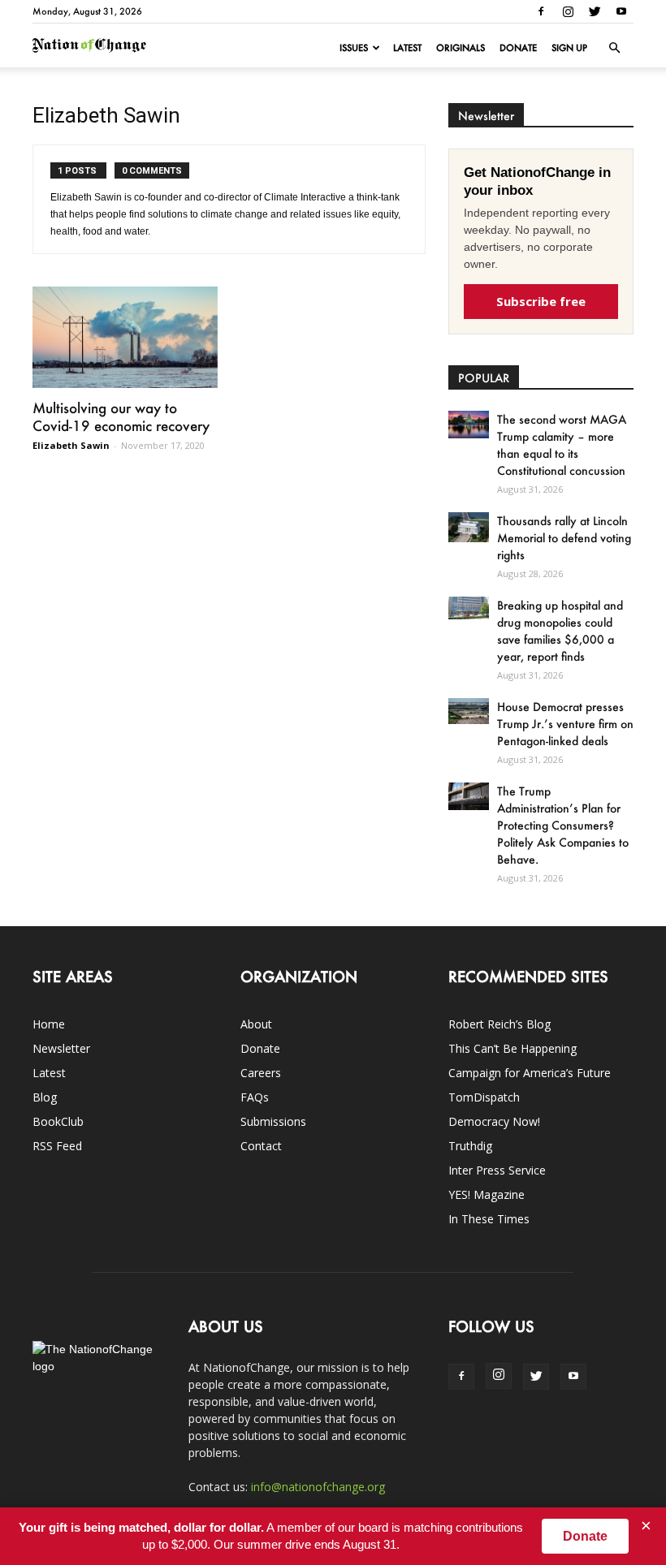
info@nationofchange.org (318, 1486)
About (256, 1024)
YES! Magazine (486, 1194)
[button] (614, 47)
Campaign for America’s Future (529, 1072)
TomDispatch (484, 1097)
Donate (518, 48)
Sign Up (569, 48)
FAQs (254, 1097)
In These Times (489, 1219)
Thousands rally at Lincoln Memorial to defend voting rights (564, 538)
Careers (260, 1072)
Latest (407, 48)
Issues (353, 48)
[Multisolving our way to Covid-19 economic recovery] (125, 337)
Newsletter (61, 1048)
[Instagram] (568, 11)
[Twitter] (594, 11)
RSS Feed (57, 1145)
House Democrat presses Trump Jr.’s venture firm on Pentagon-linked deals (565, 723)
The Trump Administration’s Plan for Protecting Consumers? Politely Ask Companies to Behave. (563, 825)
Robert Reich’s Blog (499, 1024)
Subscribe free (541, 301)
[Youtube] (621, 11)
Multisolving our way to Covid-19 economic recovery (121, 416)
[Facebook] (541, 11)
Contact (261, 1145)
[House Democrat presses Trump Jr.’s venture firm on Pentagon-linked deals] (468, 711)
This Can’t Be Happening (512, 1048)
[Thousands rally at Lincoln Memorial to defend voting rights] (468, 527)
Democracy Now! (494, 1121)
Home (48, 1024)
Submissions (273, 1121)
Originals (460, 48)
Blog (44, 1097)
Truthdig (470, 1145)
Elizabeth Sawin (71, 445)
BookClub (58, 1121)
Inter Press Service (497, 1170)
